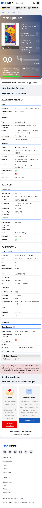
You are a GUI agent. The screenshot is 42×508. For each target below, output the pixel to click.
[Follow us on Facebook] (5, 452)
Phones (5, 465)
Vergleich (34, 8)
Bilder (35, 83)
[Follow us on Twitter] (10, 452)
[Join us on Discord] (31, 452)
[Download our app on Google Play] (26, 452)
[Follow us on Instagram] (20, 452)
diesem (30, 370)
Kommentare (24, 83)
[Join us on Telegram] (15, 452)
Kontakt (21, 498)
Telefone (22, 8)
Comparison (7, 462)
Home (5, 498)
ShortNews (7, 472)
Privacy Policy (13, 498)
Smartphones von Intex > (33, 108)
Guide (5, 469)
